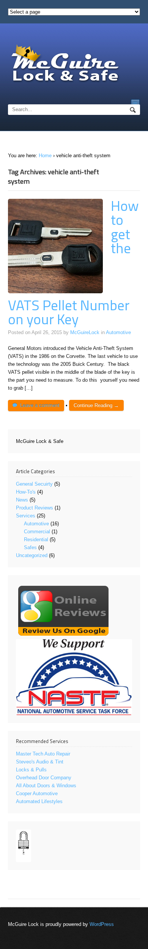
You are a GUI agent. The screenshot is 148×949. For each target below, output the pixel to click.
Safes (30, 547)
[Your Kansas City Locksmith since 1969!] (65, 64)
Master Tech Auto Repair (43, 754)
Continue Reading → (96, 405)
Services (25, 516)
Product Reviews (34, 508)
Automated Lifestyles (39, 801)
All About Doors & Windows (46, 785)
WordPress (102, 924)
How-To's (26, 492)
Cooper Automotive (37, 793)
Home (45, 155)
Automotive (118, 332)
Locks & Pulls (31, 770)
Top (141, 942)
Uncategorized (31, 555)
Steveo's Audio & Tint (39, 762)
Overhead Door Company (43, 777)
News (22, 500)
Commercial (37, 531)
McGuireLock (84, 332)
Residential (36, 539)
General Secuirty (34, 484)
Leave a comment (40, 405)
